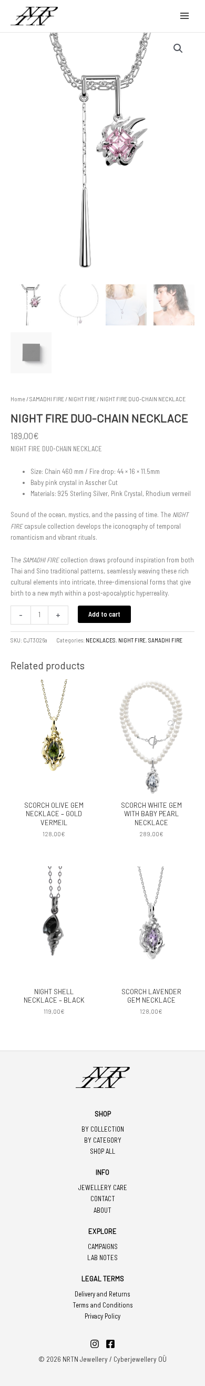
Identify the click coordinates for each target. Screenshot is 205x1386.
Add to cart (104, 614)
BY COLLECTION (102, 1129)
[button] (178, 48)
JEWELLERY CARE (102, 1187)
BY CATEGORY (102, 1140)
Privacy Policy (102, 1316)
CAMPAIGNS (103, 1246)
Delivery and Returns (102, 1294)
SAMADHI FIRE (46, 398)
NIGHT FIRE (82, 398)
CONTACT (102, 1198)
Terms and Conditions (103, 1305)
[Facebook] (110, 1344)
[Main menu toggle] (184, 16)
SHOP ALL (102, 1151)
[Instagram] (94, 1344)
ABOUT (102, 1210)
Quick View (54, 787)
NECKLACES (101, 640)
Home (18, 398)
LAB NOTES (102, 1257)
